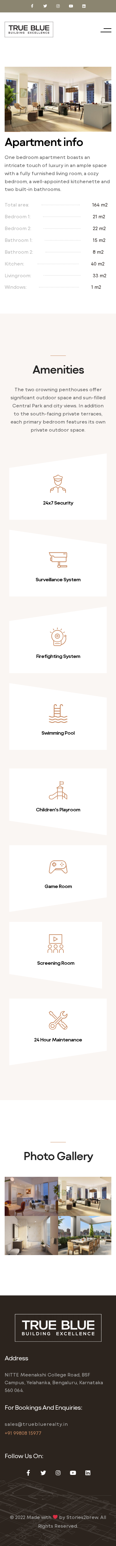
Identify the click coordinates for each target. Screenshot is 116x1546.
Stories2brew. (83, 1517)
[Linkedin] (84, 6)
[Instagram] (58, 6)
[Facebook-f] (32, 6)
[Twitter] (45, 6)
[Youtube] (71, 6)
